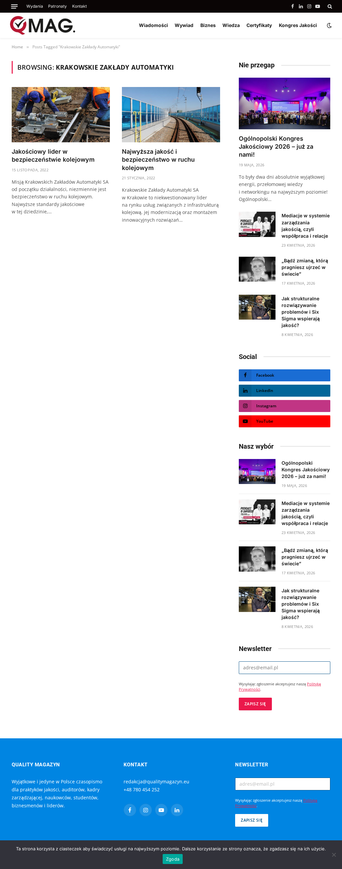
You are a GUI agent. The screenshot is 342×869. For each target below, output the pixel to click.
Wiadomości (153, 25)
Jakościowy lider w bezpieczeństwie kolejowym (53, 155)
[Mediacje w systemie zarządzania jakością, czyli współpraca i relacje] (257, 224)
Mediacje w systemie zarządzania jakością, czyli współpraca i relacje (306, 225)
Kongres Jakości (298, 25)
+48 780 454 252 (142, 789)
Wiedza (231, 25)
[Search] (329, 6)
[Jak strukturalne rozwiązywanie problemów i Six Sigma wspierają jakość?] (257, 307)
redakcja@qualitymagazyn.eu (156, 781)
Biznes (208, 25)
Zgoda (172, 859)
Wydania (34, 6)
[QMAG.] (42, 25)
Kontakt (79, 6)
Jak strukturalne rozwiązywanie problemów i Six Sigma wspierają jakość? (301, 312)
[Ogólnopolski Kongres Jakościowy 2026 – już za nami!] (284, 103)
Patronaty (57, 6)
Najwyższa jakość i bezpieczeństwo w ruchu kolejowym (158, 159)
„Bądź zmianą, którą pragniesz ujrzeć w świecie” (305, 267)
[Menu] (14, 6)
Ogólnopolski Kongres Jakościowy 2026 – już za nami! (276, 146)
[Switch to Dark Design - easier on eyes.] (328, 25)
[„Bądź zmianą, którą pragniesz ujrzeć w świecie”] (257, 269)
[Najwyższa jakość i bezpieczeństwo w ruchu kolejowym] (171, 114)
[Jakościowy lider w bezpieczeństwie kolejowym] (61, 114)
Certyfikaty (259, 25)
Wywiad (184, 25)
